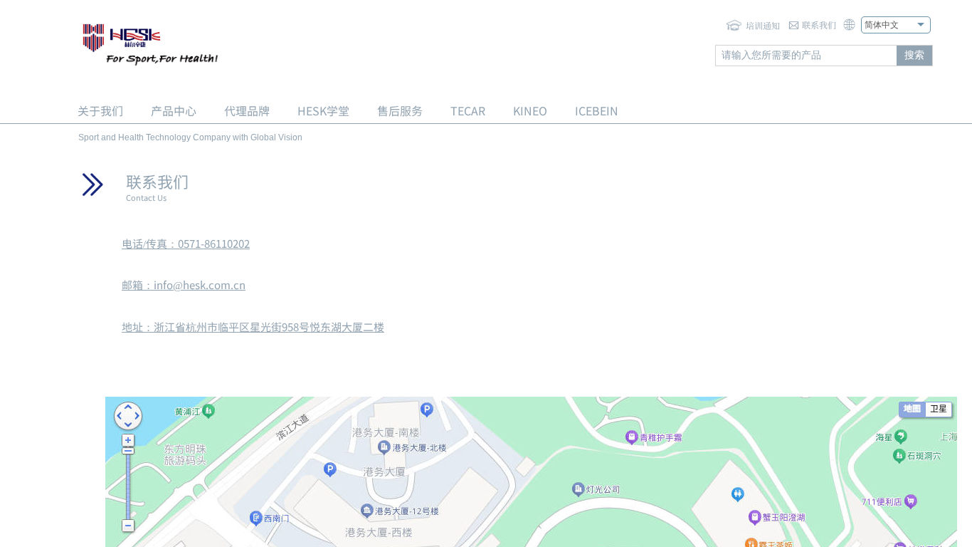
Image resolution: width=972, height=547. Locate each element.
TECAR (467, 110)
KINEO (530, 110)
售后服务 (400, 110)
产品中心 (173, 110)
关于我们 (100, 110)
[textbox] (806, 55)
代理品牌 (247, 110)
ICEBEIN (596, 110)
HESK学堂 (323, 110)
